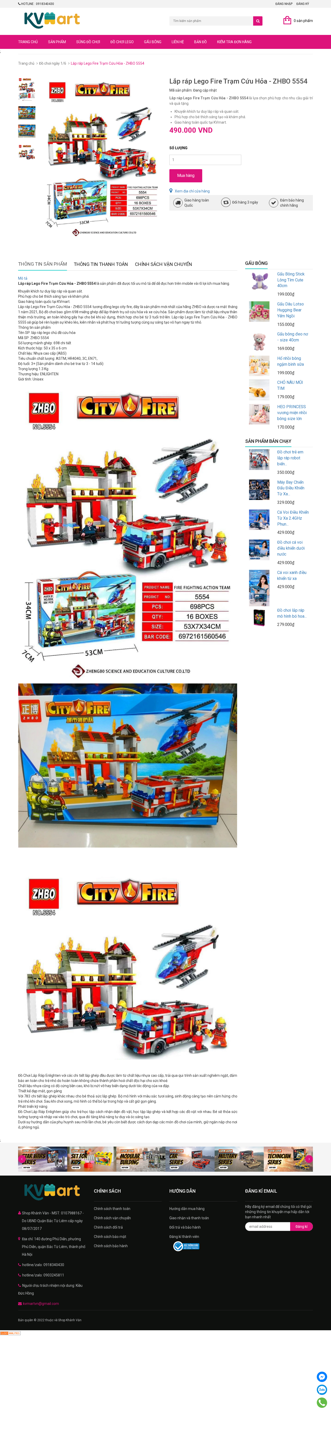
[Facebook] (322, 1377)
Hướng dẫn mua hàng (187, 1209)
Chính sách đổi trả (108, 1227)
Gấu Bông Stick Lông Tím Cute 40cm (291, 280)
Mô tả (22, 278)
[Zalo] (322, 1390)
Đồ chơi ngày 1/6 (52, 63)
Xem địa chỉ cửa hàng (192, 191)
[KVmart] (52, 1192)
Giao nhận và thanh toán (189, 1218)
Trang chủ (28, 42)
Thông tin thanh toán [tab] (101, 264)
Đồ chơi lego (122, 42)
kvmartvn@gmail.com (41, 1304)
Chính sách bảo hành (111, 1246)
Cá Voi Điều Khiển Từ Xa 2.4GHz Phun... (293, 518)
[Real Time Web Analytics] (10, 1333)
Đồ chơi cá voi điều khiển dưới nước (291, 548)
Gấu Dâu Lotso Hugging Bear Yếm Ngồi (290, 310)
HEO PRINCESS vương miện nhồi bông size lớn (292, 412)
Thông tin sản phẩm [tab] (42, 264)
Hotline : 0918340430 (37, 4)
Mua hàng (185, 175)
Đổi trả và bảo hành (185, 1227)
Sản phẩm (57, 42)
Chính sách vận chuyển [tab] (163, 264)
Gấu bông (152, 42)
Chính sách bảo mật (110, 1237)
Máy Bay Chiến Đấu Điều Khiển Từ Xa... (290, 488)
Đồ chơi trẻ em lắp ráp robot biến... (290, 458)
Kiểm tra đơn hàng (234, 42)
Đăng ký (302, 4)
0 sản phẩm (303, 21)
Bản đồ (200, 42)
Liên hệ (178, 42)
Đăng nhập (283, 4)
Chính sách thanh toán (112, 1209)
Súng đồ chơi (88, 42)
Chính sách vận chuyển (112, 1218)
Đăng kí (301, 1226)
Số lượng (178, 148)
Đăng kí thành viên (184, 1237)
